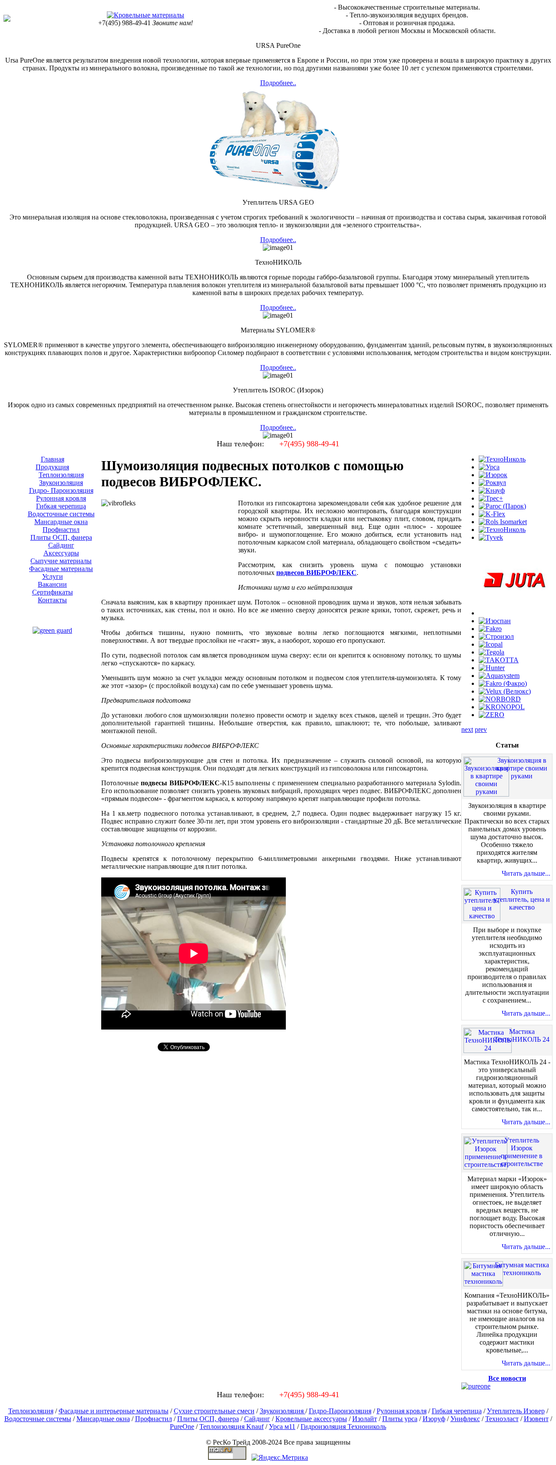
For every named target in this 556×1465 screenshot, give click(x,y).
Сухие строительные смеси (214, 1411)
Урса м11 (282, 1426)
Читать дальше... (526, 873)
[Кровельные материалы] (145, 15)
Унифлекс (465, 1418)
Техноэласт (502, 1418)
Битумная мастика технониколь (522, 1268)
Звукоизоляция (282, 1411)
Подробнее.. (278, 82)
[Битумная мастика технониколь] (483, 1281)
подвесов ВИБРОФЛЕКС (316, 572)
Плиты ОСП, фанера (208, 1418)
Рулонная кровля (402, 1411)
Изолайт (364, 1418)
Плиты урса (399, 1418)
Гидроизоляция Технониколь (343, 1426)
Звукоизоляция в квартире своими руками (521, 768)
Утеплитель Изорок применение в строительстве (522, 1151)
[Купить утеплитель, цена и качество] (481, 916)
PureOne (182, 1426)
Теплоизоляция (30, 1411)
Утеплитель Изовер (516, 1411)
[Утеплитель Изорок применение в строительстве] (485, 1164)
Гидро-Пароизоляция (340, 1411)
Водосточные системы (37, 1418)
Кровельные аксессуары (311, 1418)
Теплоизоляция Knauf (231, 1426)
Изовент (536, 1418)
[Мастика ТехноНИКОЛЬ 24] (487, 1048)
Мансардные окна (103, 1418)
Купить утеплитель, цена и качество (521, 899)
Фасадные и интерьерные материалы (114, 1411)
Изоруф (434, 1418)
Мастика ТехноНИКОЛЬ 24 (521, 1035)
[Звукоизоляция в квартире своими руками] (486, 791)
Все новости (507, 1378)
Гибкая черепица (457, 1411)
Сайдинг (257, 1418)
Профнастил (153, 1418)
